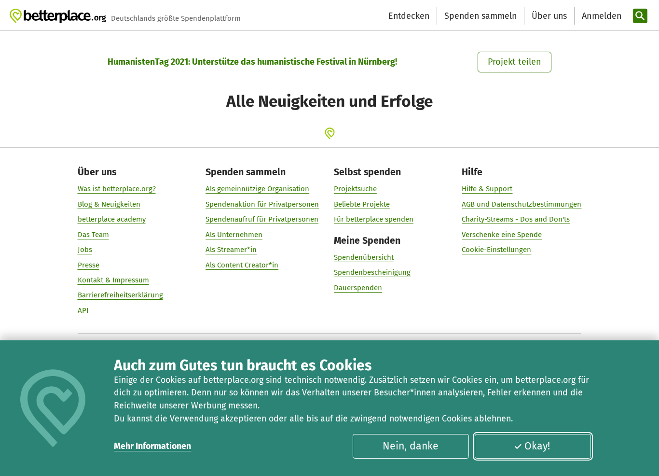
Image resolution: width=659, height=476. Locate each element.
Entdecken (408, 16)
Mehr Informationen (152, 446)
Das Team (93, 234)
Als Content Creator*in (242, 265)
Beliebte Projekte (362, 204)
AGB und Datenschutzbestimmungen (521, 204)
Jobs (85, 249)
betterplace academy (112, 219)
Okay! (537, 446)
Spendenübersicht (364, 257)
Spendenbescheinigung (372, 272)
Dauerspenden (358, 287)
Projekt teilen (514, 61)
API (83, 310)
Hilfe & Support (487, 188)
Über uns (549, 16)
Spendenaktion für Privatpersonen (262, 204)
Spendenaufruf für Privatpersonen (262, 219)
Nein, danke (411, 446)
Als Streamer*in (231, 249)
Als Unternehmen (234, 234)
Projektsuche (355, 188)
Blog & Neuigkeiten (109, 204)
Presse (88, 265)
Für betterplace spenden (373, 219)
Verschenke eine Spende (502, 234)
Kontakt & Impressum (113, 280)
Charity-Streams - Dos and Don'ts (516, 219)
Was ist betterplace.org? (117, 188)
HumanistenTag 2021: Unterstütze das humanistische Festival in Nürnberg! (252, 61)
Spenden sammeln (480, 16)
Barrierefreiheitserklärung (120, 295)
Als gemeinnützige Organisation (257, 188)
